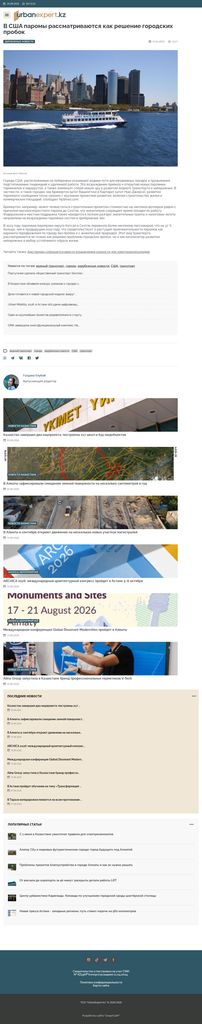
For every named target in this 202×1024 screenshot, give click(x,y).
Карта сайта (101, 985)
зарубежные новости (93, 266)
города (71, 266)
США (114, 266)
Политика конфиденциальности (101, 982)
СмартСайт (112, 1015)
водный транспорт (50, 266)
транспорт (127, 266)
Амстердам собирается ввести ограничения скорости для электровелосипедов (88, 252)
